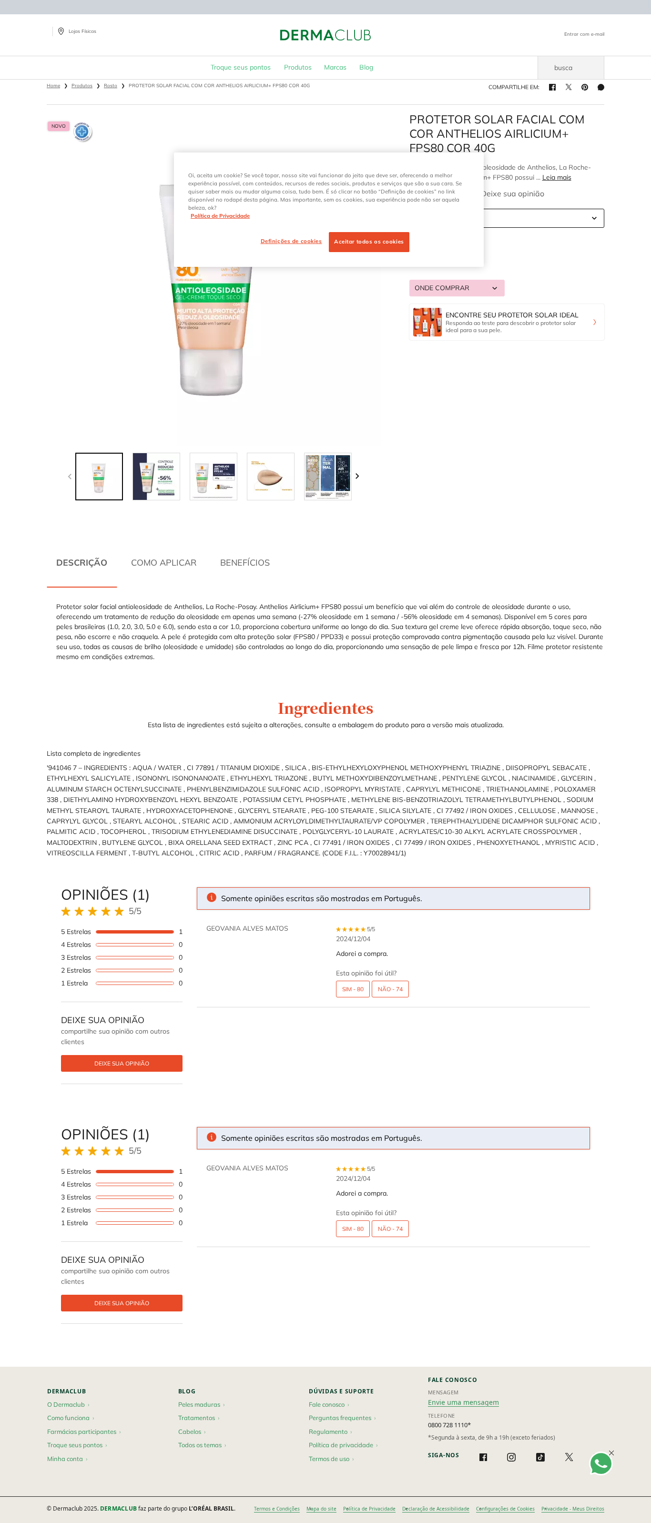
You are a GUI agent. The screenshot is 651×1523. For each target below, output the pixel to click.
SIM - (353, 989)
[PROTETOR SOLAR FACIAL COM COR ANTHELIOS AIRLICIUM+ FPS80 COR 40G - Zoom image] (214, 279)
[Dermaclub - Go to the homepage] (325, 35)
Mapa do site (321, 1508)
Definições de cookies (291, 241)
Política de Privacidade (369, 1508)
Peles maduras (199, 1404)
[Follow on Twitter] (569, 1457)
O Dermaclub (66, 1404)
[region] (329, 209)
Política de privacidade (341, 1445)
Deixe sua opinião (512, 193)
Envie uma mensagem (463, 1402)
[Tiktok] (540, 1457)
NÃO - (390, 989)
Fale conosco (327, 1404)
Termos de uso (329, 1458)
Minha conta (65, 1458)
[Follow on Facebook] (483, 1457)
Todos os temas (200, 1445)
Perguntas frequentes (340, 1417)
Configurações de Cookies (505, 1508)
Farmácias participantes (81, 1431)
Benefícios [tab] (245, 562)
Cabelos (189, 1431)
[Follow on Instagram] (511, 1457)
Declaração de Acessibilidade (435, 1508)
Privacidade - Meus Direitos (572, 1508)
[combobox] (507, 218)
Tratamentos (196, 1417)
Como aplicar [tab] (163, 562)
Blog (187, 1391)
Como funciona (68, 1417)
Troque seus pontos (74, 1445)
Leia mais (556, 177)
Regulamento (328, 1431)
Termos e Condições (277, 1508)
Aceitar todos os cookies (369, 241)
